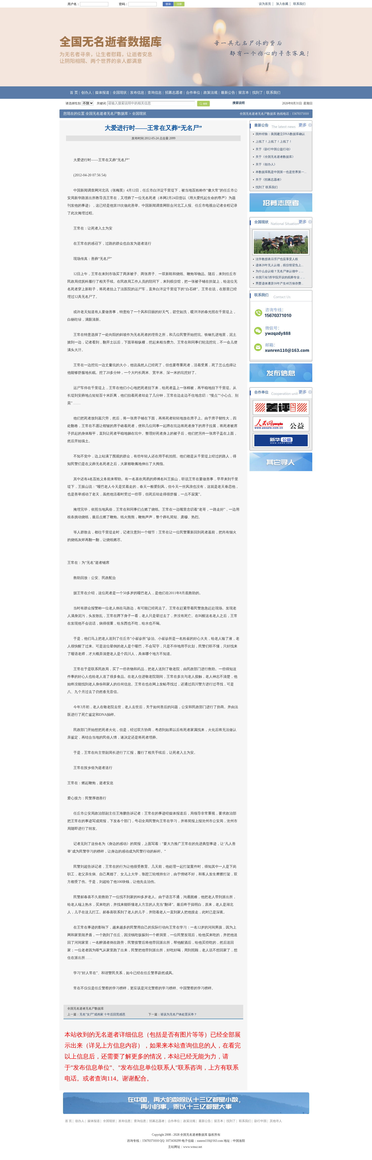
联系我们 (299, 4)
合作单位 (193, 92)
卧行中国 (260, 1121)
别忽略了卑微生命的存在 (272, 181)
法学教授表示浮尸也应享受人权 (277, 259)
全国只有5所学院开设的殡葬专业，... (280, 277)
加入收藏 (282, 4)
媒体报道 (102, 92)
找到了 (257, 92)
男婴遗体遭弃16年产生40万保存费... (279, 283)
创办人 (86, 92)
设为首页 (265, 4)
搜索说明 (239, 103)
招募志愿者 (174, 92)
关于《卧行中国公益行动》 (274, 136)
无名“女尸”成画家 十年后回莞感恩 (102, 1014)
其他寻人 (276, 1121)
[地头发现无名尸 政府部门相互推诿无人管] (281, 254)
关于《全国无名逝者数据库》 (275, 143)
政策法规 (210, 92)
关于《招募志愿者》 (269, 166)
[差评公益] (281, 414)
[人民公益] (281, 430)
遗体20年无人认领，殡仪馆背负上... (279, 265)
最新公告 (228, 92)
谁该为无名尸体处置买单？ (178, 1014)
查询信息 (155, 92)
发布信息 (137, 92)
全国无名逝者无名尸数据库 (107, 113)
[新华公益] (281, 447)
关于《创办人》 (266, 151)
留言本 (243, 92)
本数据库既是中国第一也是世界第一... (281, 159)
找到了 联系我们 (267, 174)
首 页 (74, 92)
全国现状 (120, 92)
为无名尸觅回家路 (268, 189)
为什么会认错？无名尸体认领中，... (279, 271)
